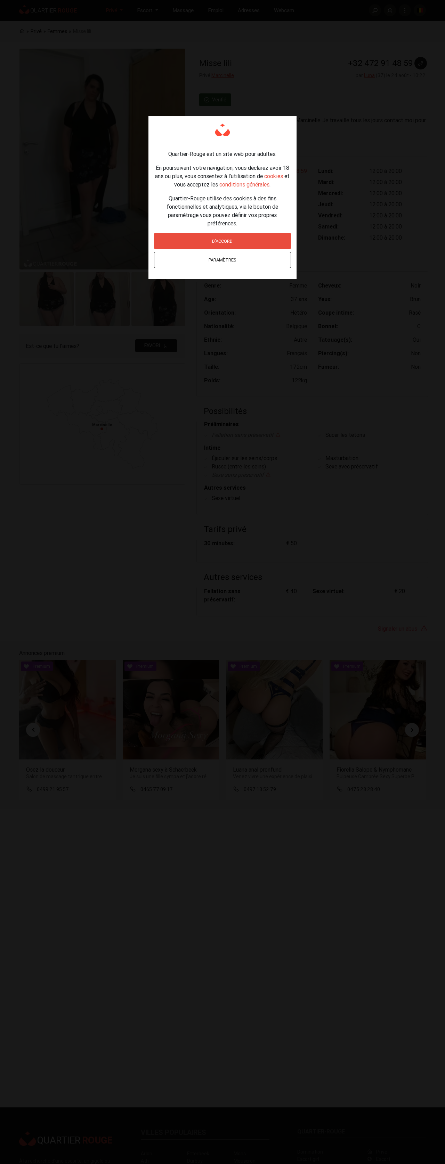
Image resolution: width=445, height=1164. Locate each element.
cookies (273, 176)
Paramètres (222, 260)
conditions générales (244, 184)
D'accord (222, 241)
